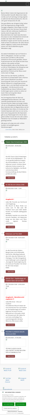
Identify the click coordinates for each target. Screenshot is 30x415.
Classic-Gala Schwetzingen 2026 (16, 142)
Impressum (20, 411)
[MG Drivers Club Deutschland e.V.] (15, 1)
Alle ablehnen (21, 404)
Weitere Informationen (12, 411)
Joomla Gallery (9, 129)
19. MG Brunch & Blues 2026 (15, 185)
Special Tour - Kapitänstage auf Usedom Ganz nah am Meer (16, 279)
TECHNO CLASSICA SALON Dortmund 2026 (15, 333)
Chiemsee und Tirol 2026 (14, 234)
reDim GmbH (21, 413)
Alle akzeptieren (8, 404)
